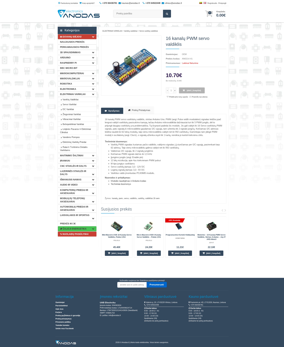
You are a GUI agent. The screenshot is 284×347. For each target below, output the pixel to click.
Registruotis (212, 3)
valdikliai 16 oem (152, 198)
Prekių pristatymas (141, 110)
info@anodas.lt (115, 315)
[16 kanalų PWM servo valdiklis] (131, 66)
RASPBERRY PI (68, 63)
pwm (121, 198)
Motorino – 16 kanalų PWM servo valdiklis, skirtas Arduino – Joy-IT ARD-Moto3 (211, 237)
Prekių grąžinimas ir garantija (67, 316)
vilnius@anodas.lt (173, 3)
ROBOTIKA (66, 83)
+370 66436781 (196, 305)
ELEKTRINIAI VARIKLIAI (72, 94)
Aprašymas (114, 111)
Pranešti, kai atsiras (199, 97)
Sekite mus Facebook (64, 329)
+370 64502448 (152, 305)
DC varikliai (68, 109)
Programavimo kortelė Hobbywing (180, 235)
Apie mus (59, 309)
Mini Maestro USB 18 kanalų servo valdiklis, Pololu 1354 (116, 236)
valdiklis (133, 198)
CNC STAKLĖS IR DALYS (73, 166)
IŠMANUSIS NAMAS (70, 179)
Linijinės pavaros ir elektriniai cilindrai (75, 130)
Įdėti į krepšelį (193, 90)
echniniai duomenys (121, 184)
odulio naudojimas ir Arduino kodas (129, 181)
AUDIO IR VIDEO (69, 184)
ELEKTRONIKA (68, 89)
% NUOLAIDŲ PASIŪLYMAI (74, 234)
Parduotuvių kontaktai (69, 3)
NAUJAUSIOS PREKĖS (72, 42)
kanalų (115, 198)
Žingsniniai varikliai (72, 114)
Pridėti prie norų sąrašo (178, 97)
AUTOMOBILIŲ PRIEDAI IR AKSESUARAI (74, 208)
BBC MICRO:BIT (68, 68)
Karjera (58, 312)
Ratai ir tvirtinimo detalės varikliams (74, 148)
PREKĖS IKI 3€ (68, 223)
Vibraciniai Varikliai (71, 119)
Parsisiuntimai (61, 306)
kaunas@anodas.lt (131, 3)
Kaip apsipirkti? (88, 3)
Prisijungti (222, 3)
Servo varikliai (69, 104)
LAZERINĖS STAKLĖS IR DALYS (73, 172)
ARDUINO (65, 57)
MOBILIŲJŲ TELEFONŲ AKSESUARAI (72, 200)
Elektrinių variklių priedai (74, 142)
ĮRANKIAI (65, 160)
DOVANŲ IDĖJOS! (72, 36)
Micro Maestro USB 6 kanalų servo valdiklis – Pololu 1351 (149, 236)
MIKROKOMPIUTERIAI (72, 73)
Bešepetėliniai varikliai (73, 124)
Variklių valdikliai (70, 99)
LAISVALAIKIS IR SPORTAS (74, 215)
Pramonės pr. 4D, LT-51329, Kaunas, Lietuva (208, 302)
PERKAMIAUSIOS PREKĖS (74, 47)
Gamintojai (59, 302)
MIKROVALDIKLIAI (70, 78)
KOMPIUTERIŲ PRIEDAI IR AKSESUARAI (74, 191)
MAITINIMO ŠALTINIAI (71, 155)
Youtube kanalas (62, 325)
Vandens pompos (71, 137)
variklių (141, 198)
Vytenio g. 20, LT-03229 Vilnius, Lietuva (161, 302)
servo (126, 198)
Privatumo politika (63, 322)
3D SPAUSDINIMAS (70, 52)
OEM (184, 54)
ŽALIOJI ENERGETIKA (74, 228)
